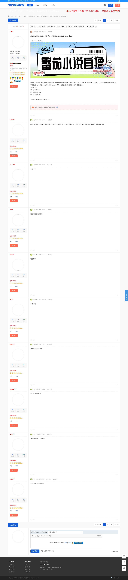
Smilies (50, 536)
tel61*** (12, 120)
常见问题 (27, 569)
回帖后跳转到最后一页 (48, 551)
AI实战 (37, 5)
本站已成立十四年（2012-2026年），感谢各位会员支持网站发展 (97, 11)
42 (12, 364)
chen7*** (12, 434)
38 (12, 409)
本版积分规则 (115, 551)
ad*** (11, 31)
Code (47, 536)
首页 (29, 5)
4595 (24, 319)
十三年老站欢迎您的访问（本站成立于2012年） (25, 1)
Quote (44, 536)
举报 (116, 115)
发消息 (13, 86)
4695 (24, 185)
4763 (24, 499)
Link (41, 536)
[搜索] (105, 5)
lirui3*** (12, 344)
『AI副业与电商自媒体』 (29, 16)
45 (12, 230)
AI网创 (53, 5)
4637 (24, 230)
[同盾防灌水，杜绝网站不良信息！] (111, 578)
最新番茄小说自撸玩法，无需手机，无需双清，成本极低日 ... (52, 16)
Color (35, 536)
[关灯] (124, 556)
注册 (117, 5)
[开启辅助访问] (116, 1)
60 (12, 274)
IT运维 (45, 5)
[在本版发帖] (124, 562)
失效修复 (27, 571)
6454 (18, 57)
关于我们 (11, 564)
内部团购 (27, 564)
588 (24, 140)
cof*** (11, 299)
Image (38, 536)
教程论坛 (22, 578)
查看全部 (50, 32)
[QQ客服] (124, 568)
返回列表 (99, 20)
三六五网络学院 (8, 16)
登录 (110, 5)
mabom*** (13, 389)
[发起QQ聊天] (17, 81)
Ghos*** (12, 164)
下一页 (116, 20)
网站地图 (116, 578)
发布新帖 (13, 20)
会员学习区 (18, 16)
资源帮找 (27, 567)
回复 (56, 107)
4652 (24, 274)
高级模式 (99, 535)
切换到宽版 (119, 1)
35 (12, 499)
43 (12, 454)
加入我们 (11, 567)
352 (18, 140)
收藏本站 (10, 1)
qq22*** (12, 479)
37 (12, 185)
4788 (24, 454)
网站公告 (11, 569)
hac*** (12, 254)
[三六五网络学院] (16, 5)
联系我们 (11, 571)
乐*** (11, 209)
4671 (24, 364)
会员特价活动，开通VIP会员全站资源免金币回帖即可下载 (37, 11)
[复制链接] (96, 26)
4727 (24, 409)
